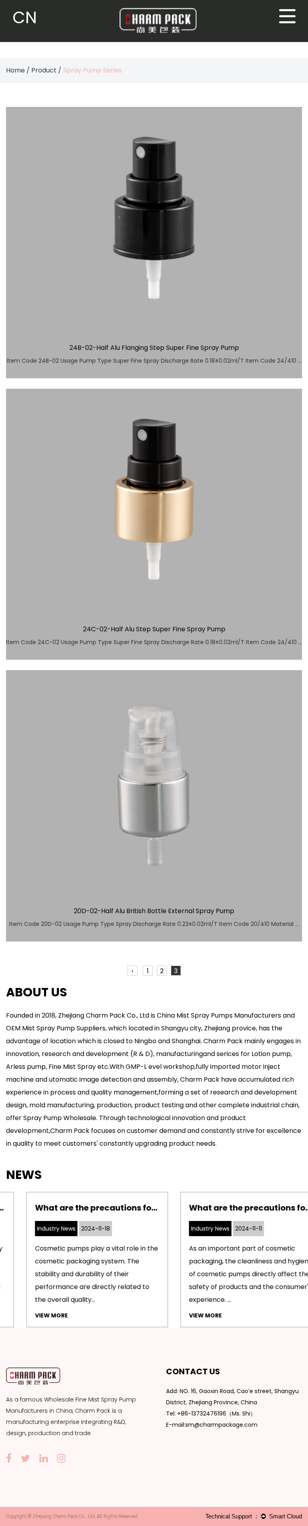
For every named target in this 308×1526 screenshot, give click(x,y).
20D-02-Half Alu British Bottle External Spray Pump (154, 911)
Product (44, 70)
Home (15, 70)
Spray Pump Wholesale (59, 1117)
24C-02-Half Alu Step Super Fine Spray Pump (154, 629)
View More (31, 1315)
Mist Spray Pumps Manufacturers (228, 1015)
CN (24, 17)
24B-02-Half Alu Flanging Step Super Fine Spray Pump (154, 347)
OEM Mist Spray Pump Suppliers (55, 1028)
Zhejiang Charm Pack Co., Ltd (103, 1015)
